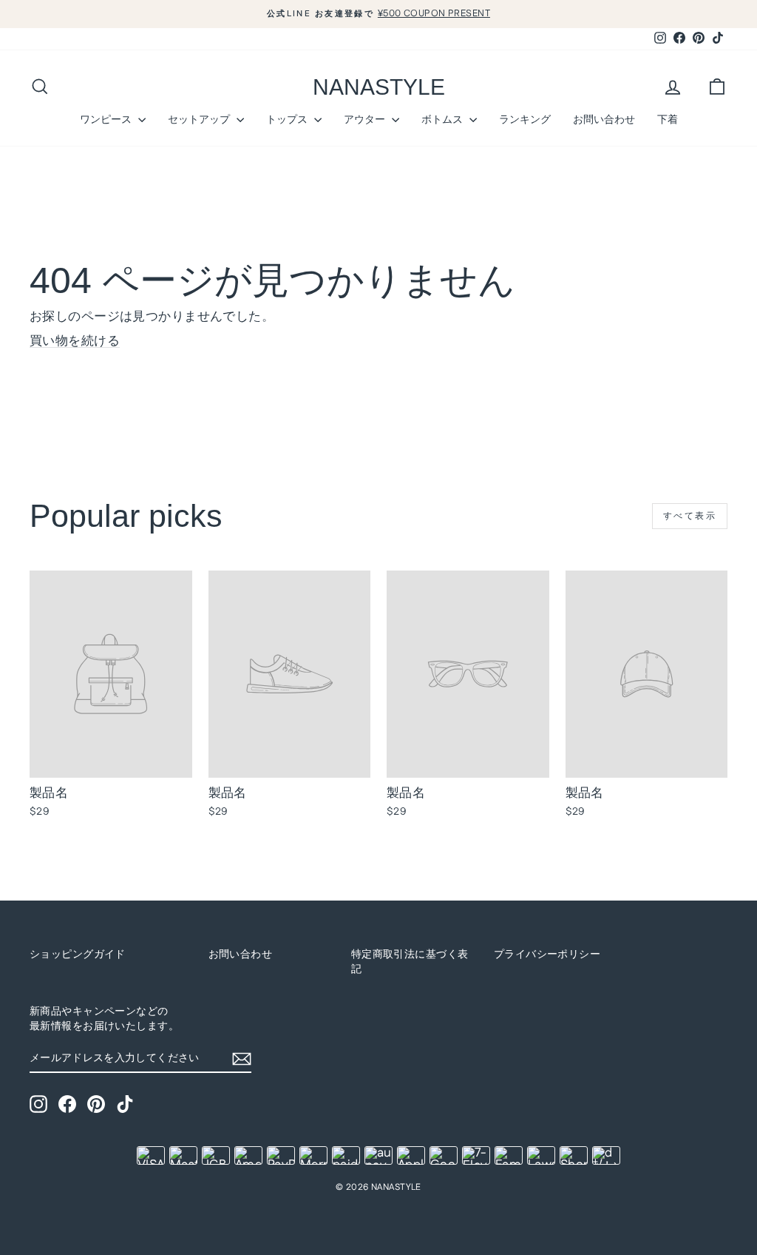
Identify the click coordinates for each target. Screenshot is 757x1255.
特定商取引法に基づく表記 (410, 962)
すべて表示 (689, 516)
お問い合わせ (604, 119)
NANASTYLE (379, 87)
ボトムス (443, 119)
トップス (288, 119)
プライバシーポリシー (547, 954)
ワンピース (107, 119)
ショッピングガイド (78, 954)
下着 (667, 119)
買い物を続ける (75, 341)
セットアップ (200, 119)
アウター (366, 119)
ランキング (525, 119)
